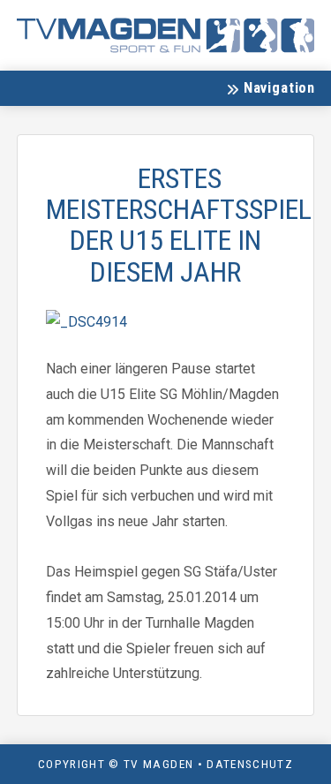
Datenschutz (250, 764)
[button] (270, 88)
